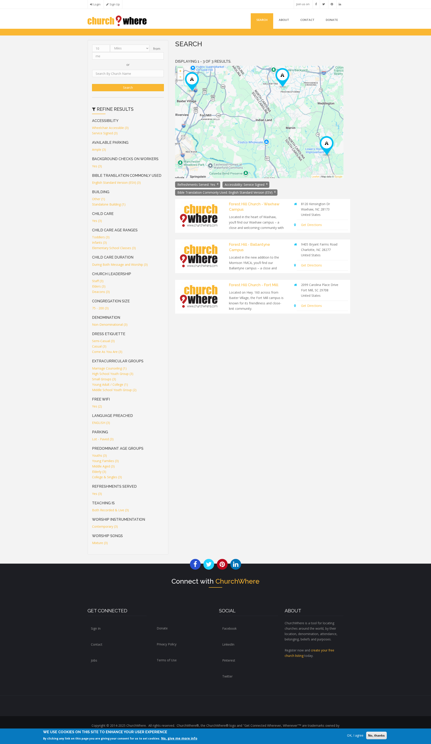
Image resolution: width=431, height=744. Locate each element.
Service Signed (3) (105, 133)
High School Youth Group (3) (112, 374)
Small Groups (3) (104, 379)
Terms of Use (167, 660)
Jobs (94, 660)
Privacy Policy (166, 644)
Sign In (96, 628)
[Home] (117, 20)
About (284, 20)
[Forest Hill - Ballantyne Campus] (282, 78)
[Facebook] (316, 4)
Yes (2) (97, 406)
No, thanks (376, 735)
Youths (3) (99, 455)
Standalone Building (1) (108, 204)
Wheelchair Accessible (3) (110, 128)
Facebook (229, 628)
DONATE (332, 20)
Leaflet (315, 176)
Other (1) (98, 199)
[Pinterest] (332, 4)
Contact (307, 20)
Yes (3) (97, 166)
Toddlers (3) (101, 237)
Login (97, 4)
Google (338, 176)
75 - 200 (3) (100, 308)
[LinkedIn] (340, 4)
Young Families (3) (105, 461)
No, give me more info (179, 738)
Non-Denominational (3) (110, 324)
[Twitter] (323, 4)
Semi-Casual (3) (103, 341)
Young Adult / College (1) (110, 384)
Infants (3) (99, 242)
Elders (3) (99, 286)
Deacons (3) (101, 292)
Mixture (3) (100, 543)
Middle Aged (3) (103, 466)
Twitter (227, 676)
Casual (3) (99, 346)
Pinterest (228, 660)
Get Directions (311, 225)
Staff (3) (97, 281)
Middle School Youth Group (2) (114, 390)
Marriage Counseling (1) (109, 368)
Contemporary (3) (105, 526)
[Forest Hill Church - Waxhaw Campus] (327, 146)
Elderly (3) (99, 471)
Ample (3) (99, 149)
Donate (162, 628)
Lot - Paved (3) (103, 439)
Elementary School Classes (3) (114, 248)
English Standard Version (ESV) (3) (116, 182)
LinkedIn (228, 644)
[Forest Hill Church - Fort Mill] (192, 82)
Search (262, 20)
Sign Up (115, 4)
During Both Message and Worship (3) (120, 264)
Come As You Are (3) (107, 352)
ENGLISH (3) (101, 423)
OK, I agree (355, 735)
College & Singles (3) (107, 477)
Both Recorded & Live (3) (110, 510)
